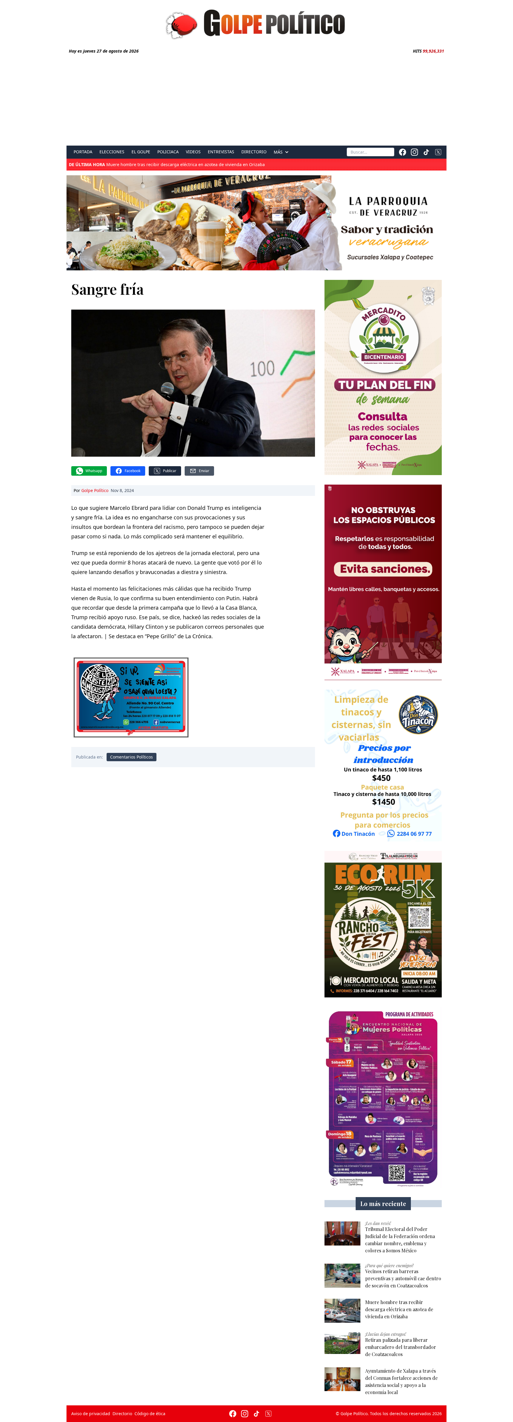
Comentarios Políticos (131, 757)
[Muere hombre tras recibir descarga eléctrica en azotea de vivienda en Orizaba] (342, 1311)
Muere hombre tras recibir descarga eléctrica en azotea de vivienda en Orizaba (167, 164)
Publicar (169, 470)
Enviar (204, 470)
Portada (83, 152)
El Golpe (141, 152)
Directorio (254, 152)
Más (278, 152)
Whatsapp (94, 470)
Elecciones (111, 152)
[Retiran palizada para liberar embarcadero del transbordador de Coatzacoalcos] (342, 1343)
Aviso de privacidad (90, 1413)
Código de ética (149, 1413)
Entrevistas (221, 152)
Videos (193, 152)
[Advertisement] (256, 98)
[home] (256, 23)
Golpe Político (94, 490)
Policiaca (168, 152)
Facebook (132, 470)
